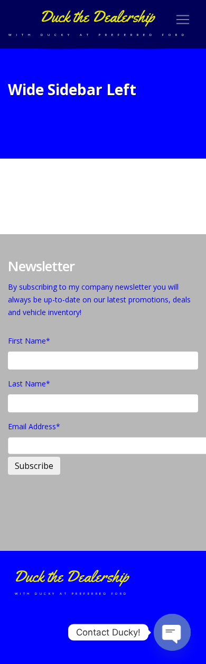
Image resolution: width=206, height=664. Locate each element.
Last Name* (29, 384)
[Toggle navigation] (183, 19)
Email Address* (34, 426)
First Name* (29, 341)
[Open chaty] (172, 632)
